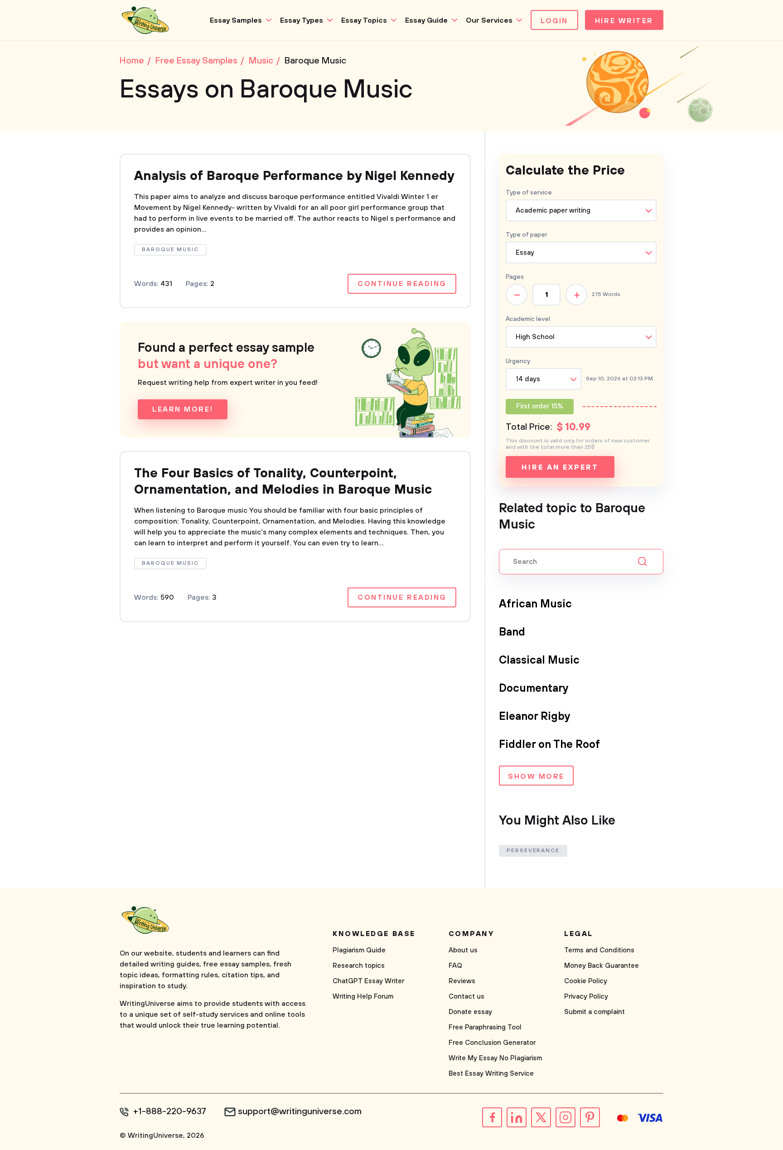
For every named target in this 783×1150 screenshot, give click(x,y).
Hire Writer (624, 20)
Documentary (534, 688)
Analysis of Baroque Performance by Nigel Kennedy (294, 176)
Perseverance (533, 850)
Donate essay (470, 1012)
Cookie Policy (585, 981)
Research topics (359, 965)
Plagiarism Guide (359, 950)
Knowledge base (374, 933)
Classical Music (539, 660)
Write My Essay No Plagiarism (495, 1058)
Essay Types (301, 20)
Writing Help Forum (363, 996)
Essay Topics (364, 20)
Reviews (462, 981)
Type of (526, 235)
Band (512, 632)
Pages (515, 277)
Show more (536, 776)
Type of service (529, 193)
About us (463, 950)
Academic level (528, 319)
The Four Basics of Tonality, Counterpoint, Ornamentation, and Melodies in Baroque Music (283, 482)
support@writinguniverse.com (300, 1111)
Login (554, 20)
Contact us (466, 996)
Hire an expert (560, 467)
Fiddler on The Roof (549, 745)
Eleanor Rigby (534, 716)
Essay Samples (236, 20)
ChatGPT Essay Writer (368, 981)
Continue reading (402, 283)
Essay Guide (426, 20)
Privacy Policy (586, 996)
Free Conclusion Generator (492, 1042)
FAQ (455, 965)
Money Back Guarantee (601, 965)
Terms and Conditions (599, 950)
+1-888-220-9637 (169, 1111)
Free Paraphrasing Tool (485, 1027)
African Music (535, 604)
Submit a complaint (594, 1012)
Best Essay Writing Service (491, 1073)
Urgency (518, 361)
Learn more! (182, 409)
